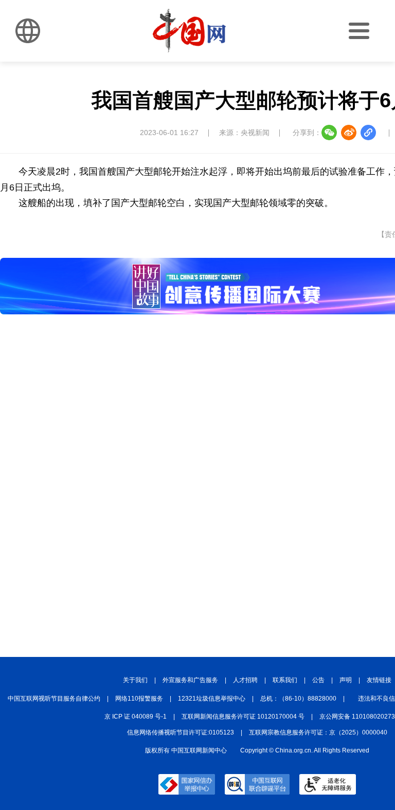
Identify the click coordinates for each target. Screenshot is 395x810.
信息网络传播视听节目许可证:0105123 (180, 732)
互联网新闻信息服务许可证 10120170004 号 (243, 716)
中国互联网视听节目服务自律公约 (54, 698)
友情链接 (379, 680)
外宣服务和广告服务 (190, 680)
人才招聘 (245, 680)
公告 (318, 680)
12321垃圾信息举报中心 (211, 698)
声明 (345, 680)
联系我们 (285, 680)
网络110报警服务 (139, 698)
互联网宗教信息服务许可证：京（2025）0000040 (318, 732)
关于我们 (135, 680)
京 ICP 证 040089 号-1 (135, 716)
